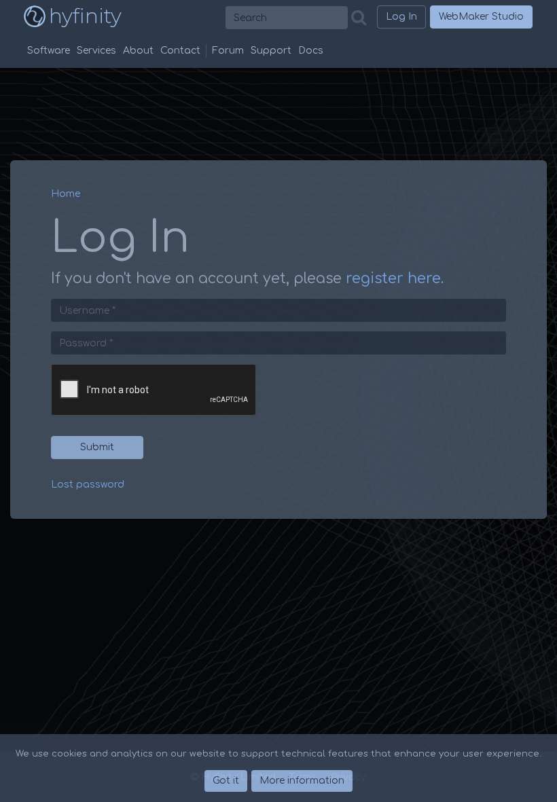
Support (271, 50)
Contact (180, 50)
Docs (310, 50)
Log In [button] (401, 17)
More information (301, 781)
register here (393, 278)
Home (65, 194)
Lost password (87, 484)
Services (96, 50)
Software (48, 50)
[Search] (362, 18)
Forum (228, 50)
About (138, 50)
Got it (226, 781)
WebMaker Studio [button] (481, 17)
